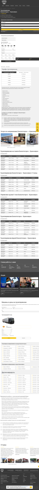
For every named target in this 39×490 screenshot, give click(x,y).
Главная (1, 8)
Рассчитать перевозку (8, 61)
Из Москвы (31, 483)
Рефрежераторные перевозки (15, 475)
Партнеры (24, 480)
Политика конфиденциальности (34, 488)
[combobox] (6, 50)
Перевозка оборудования (4, 480)
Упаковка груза (14, 480)
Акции (24, 481)
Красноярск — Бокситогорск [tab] (23, 72)
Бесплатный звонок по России (34, 470)
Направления (5, 8)
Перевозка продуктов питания (4, 481)
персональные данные (24, 486)
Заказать (2, 294)
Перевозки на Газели (32, 476)
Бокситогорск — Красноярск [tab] (9, 72)
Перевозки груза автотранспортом (5, 476)
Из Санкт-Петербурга (33, 482)
